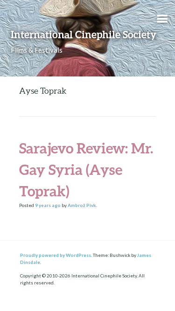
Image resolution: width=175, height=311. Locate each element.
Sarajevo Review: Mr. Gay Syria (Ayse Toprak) (86, 169)
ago (48, 205)
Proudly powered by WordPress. (56, 255)
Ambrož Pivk (82, 205)
